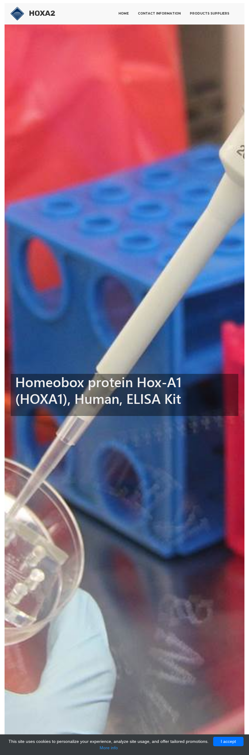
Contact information (159, 13)
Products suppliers (209, 13)
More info (109, 747)
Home (123, 13)
